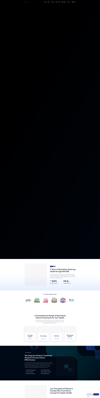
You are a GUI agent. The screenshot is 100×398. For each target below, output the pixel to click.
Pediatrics (56, 336)
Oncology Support (30, 335)
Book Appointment (54, 396)
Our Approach (30, 338)
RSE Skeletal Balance (70, 335)
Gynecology (43, 336)
